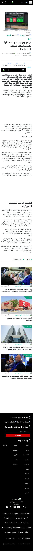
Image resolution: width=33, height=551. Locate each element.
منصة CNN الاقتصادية (24, 538)
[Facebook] (5, 65)
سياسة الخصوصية (10, 538)
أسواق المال (18, 286)
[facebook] (7, 507)
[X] (10, 65)
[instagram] (14, 507)
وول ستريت (29, 355)
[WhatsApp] (21, 65)
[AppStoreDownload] (10, 422)
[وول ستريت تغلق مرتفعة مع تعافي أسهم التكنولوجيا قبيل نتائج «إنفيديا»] (16, 363)
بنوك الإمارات (28, 326)
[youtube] (18, 507)
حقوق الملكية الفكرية (24, 544)
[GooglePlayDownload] (23, 422)
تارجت (30, 297)
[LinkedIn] (14, 65)
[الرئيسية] (24, 3)
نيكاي (28, 259)
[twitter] (26, 507)
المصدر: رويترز (21, 53)
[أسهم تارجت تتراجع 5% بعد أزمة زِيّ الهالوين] (16, 305)
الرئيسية (22, 35)
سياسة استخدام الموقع (9, 544)
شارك (29, 67)
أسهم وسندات (17, 259)
